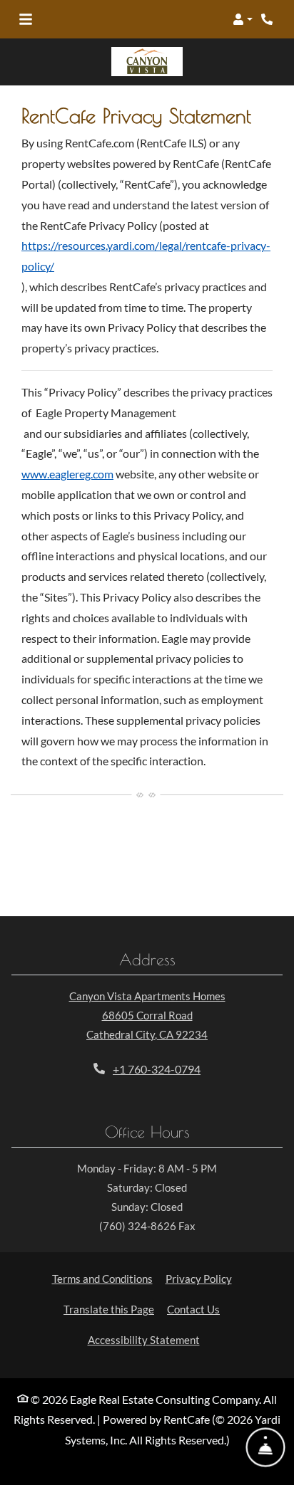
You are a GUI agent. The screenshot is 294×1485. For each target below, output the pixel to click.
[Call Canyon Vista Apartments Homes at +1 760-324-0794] (268, 19)
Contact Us (193, 1309)
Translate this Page (109, 1309)
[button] (242, 19)
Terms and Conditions (102, 1278)
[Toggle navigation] (25, 19)
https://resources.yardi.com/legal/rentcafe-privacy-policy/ (145, 255)
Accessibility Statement (144, 1339)
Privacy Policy (199, 1278)
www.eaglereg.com (67, 474)
